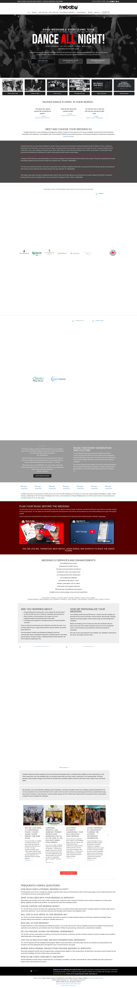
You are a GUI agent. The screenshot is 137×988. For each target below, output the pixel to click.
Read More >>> (29, 860)
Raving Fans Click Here (62, 983)
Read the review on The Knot (42, 117)
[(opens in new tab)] (12, 85)
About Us (96, 12)
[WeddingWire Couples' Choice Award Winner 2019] (110, 487)
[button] (20, 835)
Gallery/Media (81, 12)
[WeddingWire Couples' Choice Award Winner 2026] (26, 487)
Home (29, 12)
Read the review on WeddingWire (94, 117)
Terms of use (72, 985)
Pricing (34, 12)
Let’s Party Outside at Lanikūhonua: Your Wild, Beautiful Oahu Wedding (74, 832)
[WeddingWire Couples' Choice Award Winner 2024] (54, 487)
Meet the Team (43, 12)
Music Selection (53, 12)
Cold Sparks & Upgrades (67, 12)
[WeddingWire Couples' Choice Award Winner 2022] (82, 487)
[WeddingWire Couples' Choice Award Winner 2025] (40, 487)
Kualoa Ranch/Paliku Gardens (95, 978)
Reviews (90, 12)
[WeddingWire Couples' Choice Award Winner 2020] (96, 487)
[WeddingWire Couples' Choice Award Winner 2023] (68, 487)
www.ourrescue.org (60, 973)
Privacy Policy (64, 985)
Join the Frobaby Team (75, 983)
